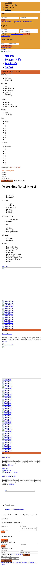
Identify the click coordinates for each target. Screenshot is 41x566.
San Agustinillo (11, 5)
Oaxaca (4, 345)
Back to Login (5, 36)
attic (4, 172)
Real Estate (9, 7)
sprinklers (6, 178)
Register (26, 34)
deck (4, 174)
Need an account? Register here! (11, 21)
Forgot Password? (27, 21)
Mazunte (8, 3)
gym (4, 176)
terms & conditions (17, 34)
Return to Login (6, 47)
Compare (4, 540)
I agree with (13, 34)
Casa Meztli (6, 457)
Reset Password (6, 45)
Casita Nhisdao (7, 334)
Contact (8, 9)
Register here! (5, 562)
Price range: (4, 167)
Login (3, 20)
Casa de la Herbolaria (9, 476)
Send (3, 532)
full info (4, 341)
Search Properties (7, 180)
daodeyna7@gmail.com (14, 509)
